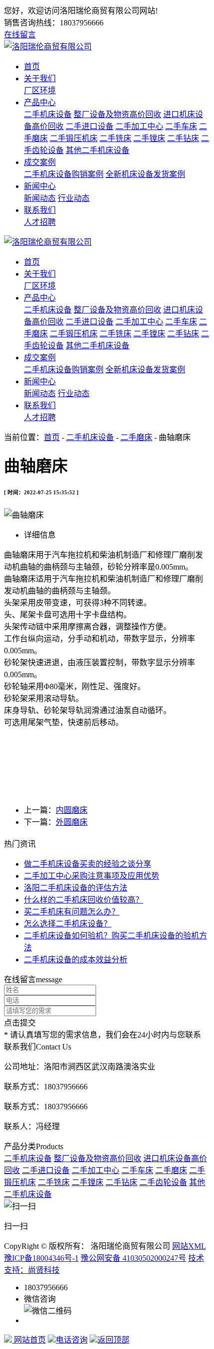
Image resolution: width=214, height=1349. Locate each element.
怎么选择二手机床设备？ (67, 923)
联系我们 (40, 210)
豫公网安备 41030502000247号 (133, 1258)
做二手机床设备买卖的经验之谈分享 (87, 864)
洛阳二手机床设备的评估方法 (75, 888)
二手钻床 (183, 138)
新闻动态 (40, 198)
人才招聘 (40, 222)
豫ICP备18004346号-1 (41, 1258)
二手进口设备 (89, 126)
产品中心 (40, 102)
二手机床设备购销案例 (64, 174)
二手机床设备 (48, 114)
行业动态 (74, 198)
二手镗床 (149, 138)
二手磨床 (136, 437)
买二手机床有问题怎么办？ (71, 911)
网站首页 (29, 1340)
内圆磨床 (72, 810)
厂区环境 (40, 90)
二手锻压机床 (74, 138)
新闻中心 (40, 186)
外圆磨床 (72, 822)
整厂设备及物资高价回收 (117, 114)
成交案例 (40, 162)
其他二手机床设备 (97, 150)
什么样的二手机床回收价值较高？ (83, 900)
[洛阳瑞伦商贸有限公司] (48, 46)
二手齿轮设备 (163, 1182)
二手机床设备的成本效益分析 (75, 959)
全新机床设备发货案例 (145, 174)
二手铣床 (115, 138)
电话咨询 (72, 1340)
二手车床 (181, 126)
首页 (32, 66)
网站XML (189, 1246)
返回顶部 (113, 1340)
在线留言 (20, 34)
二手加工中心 (139, 126)
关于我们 (40, 78)
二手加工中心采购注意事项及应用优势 (91, 876)
